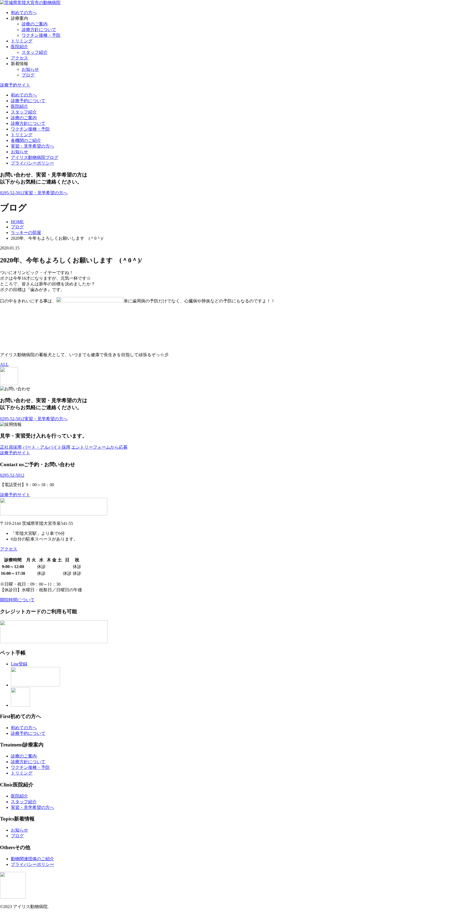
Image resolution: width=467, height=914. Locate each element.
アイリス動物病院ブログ (34, 157)
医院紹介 (19, 46)
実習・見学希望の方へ (32, 146)
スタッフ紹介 (35, 52)
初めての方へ (24, 12)
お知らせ (30, 69)
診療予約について (28, 100)
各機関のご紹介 (26, 140)
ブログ (28, 75)
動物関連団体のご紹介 (32, 858)
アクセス (19, 58)
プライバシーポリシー (32, 163)
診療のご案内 (35, 24)
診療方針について (39, 29)
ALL (4, 364)
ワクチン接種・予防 (41, 35)
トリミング (21, 41)
